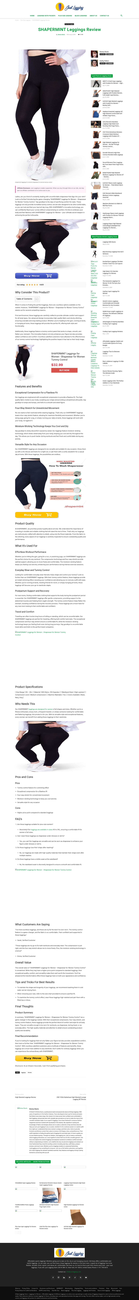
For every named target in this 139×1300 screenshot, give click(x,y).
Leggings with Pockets (46, 16)
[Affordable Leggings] (93, 343)
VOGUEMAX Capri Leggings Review (25, 1183)
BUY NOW (64, 370)
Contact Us (104, 16)
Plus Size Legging (65, 16)
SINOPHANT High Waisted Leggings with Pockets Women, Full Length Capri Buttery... (112, 93)
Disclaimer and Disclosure (47, 1288)
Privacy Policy (26, 1288)
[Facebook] (53, 1278)
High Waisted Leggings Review (25, 1097)
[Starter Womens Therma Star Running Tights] (93, 377)
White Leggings (116, 1290)
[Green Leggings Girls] (93, 384)
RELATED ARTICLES (23, 1162)
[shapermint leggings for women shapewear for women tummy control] (50, 115)
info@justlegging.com (73, 1272)
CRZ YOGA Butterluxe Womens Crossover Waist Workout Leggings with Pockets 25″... (112, 134)
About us (93, 16)
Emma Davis (61, 34)
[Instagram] (58, 1277)
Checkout (101, 1288)
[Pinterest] (69, 1278)
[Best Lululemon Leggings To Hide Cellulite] (96, 364)
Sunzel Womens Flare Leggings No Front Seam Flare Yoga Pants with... (113, 164)
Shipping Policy (78, 1288)
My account (114, 1288)
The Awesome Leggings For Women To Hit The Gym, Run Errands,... (111, 283)
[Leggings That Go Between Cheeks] (94, 356)
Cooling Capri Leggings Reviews (113, 331)
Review (30, 1072)
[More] (87, 43)
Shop (107, 1288)
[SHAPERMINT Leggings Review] (26, 1173)
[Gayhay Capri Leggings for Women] (94, 296)
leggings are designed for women (41, 709)
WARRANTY (60, 1288)
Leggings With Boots (109, 242)
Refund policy (69, 1288)
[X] (80, 1278)
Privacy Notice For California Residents (26, 1290)
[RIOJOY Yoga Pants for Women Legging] (94, 265)
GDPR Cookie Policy (44, 1290)
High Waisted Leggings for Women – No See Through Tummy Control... (111, 144)
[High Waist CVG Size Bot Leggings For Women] (94, 276)
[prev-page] (16, 1232)
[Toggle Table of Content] (35, 299)
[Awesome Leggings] (94, 283)
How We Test (55, 1290)
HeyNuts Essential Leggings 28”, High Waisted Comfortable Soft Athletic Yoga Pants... (113, 113)
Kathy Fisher (104, 61)
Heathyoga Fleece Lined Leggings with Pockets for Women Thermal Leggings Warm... (113, 215)
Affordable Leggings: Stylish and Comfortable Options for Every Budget (113, 343)
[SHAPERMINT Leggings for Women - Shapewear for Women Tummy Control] (50, 244)
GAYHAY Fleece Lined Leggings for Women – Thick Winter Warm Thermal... (113, 185)
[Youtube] (86, 1278)
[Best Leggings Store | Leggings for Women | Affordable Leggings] (69, 1257)
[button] (121, 16)
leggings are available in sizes (42, 830)
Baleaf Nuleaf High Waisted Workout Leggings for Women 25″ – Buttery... (113, 175)
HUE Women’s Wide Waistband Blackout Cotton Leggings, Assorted (112, 195)
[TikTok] (75, 1278)
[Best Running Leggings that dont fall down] (94, 254)
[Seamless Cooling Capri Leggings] (95, 324)
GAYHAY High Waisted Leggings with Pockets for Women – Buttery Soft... (113, 103)
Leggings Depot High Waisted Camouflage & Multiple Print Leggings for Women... (112, 226)
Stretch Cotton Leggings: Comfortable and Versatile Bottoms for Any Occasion (111, 303)
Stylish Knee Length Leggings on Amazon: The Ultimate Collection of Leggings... (113, 313)
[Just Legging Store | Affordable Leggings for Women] (69, 7)
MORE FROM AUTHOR (41, 1162)
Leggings (23, 1072)
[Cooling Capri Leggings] (94, 334)
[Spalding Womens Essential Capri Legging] (94, 316)
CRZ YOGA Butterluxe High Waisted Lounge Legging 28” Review (71, 1098)
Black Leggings (81, 16)
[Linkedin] (64, 1278)
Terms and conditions (91, 1288)
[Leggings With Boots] (94, 244)
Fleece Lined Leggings (104, 1290)
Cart (120, 1288)
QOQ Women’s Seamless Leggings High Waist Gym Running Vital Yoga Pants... (111, 124)
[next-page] (19, 1232)
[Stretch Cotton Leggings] (95, 303)
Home (32, 16)
